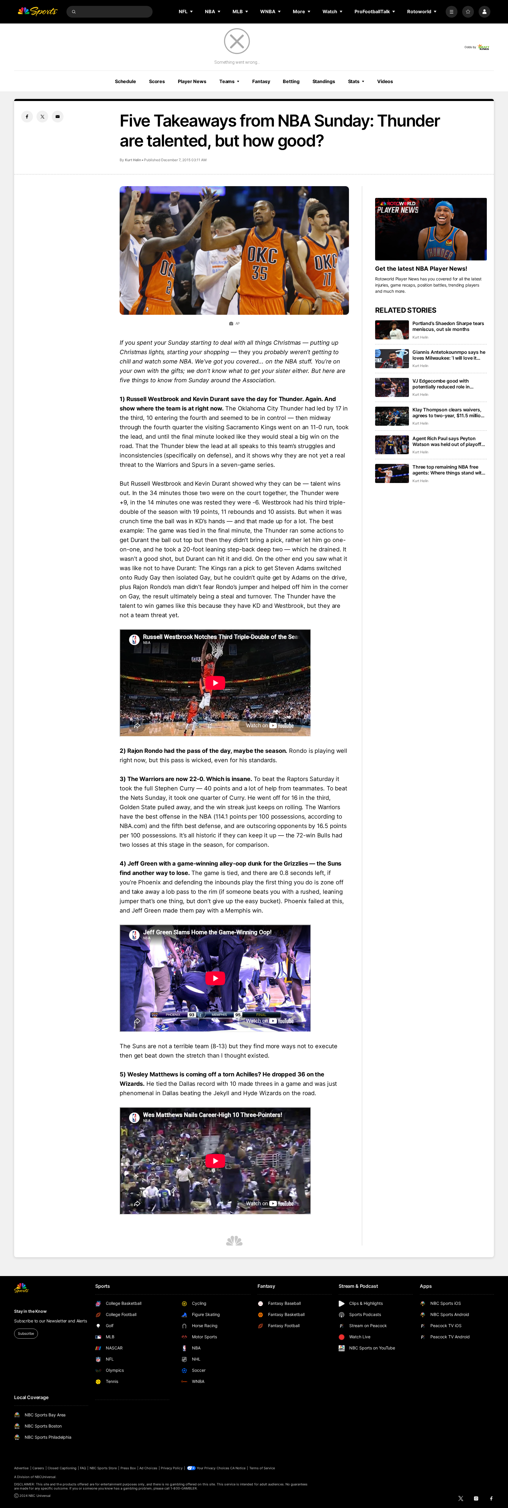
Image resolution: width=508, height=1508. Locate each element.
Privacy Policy (172, 1468)
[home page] (38, 11)
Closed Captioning (62, 1468)
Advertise (21, 1468)
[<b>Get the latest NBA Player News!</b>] (431, 229)
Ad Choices (148, 1468)
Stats (354, 81)
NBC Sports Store (103, 1468)
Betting (291, 81)
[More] (451, 12)
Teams (227, 81)
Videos (385, 81)
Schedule (125, 81)
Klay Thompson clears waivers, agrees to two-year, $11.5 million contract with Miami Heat (448, 412)
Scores (157, 81)
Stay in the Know (30, 1311)
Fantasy (261, 81)
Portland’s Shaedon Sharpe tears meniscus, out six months (448, 326)
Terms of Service (262, 1468)
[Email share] (57, 116)
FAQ (83, 1468)
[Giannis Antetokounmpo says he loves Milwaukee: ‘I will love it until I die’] (392, 358)
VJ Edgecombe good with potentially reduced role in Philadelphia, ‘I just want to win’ (446, 384)
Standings (324, 81)
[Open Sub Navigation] (191, 11)
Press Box (128, 1468)
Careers (38, 1468)
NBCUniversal (45, 1477)
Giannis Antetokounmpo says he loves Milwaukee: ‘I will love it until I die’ (448, 355)
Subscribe (26, 1333)
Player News (192, 81)
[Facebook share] (27, 116)
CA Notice (238, 1468)
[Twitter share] (42, 116)
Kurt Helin (133, 160)
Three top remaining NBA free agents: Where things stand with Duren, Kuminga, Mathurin (448, 470)
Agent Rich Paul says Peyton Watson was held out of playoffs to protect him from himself (448, 441)
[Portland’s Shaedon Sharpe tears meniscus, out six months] (392, 329)
